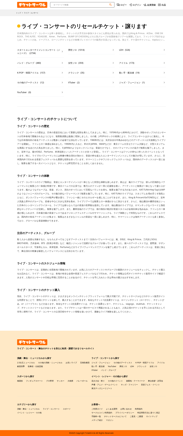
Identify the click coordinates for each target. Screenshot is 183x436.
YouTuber (112, 366)
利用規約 (138, 409)
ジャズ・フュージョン (101, 362)
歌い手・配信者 (98, 366)
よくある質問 (111, 409)
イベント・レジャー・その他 (29, 412)
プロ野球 (50, 381)
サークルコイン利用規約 (102, 412)
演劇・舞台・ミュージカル (28, 409)
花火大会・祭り (98, 381)
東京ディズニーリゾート (102, 388)
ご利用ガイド (97, 409)
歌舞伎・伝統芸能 (35, 366)
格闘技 (20, 381)
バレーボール (82, 381)
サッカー (60, 381)
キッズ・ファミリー (129, 384)
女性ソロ (153, 366)
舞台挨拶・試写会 (155, 381)
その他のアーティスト (122, 362)
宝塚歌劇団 (84, 362)
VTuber (95, 370)
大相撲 (70, 381)
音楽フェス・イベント (150, 384)
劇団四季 (21, 366)
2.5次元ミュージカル (26, 362)
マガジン (109, 420)
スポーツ (66, 409)
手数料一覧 (96, 416)
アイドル (161, 362)
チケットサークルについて (115, 416)
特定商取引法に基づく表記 (148, 412)
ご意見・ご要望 (136, 416)
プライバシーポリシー (124, 412)
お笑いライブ (71, 362)
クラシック (141, 366)
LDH (132, 366)
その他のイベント (115, 381)
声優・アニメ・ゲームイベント (105, 384)
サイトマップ (151, 416)
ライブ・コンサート (51, 409)
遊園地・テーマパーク (135, 381)
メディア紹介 (97, 420)
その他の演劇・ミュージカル (50, 362)
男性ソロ (123, 366)
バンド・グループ (108, 370)
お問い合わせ (126, 409)
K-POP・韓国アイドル (144, 362)
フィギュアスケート (34, 381)
